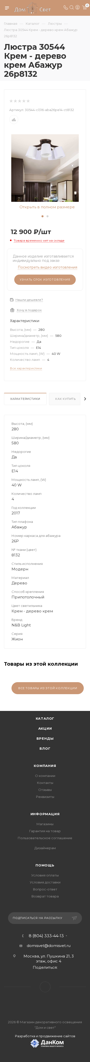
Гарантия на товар (45, 831)
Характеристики (25, 399)
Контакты (45, 783)
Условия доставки (45, 882)
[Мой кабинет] (77, 8)
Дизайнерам (45, 848)
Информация (45, 814)
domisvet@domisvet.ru (48, 945)
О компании (45, 776)
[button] (42, 216)
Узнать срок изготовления (45, 279)
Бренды (45, 738)
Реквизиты (45, 797)
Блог (45, 748)
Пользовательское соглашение (45, 838)
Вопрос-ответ (45, 889)
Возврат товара (45, 896)
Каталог (45, 718)
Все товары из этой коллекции (47, 688)
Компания (45, 766)
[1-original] (45, 167)
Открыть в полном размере (46, 207)
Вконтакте (45, 986)
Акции (45, 728)
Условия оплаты (45, 875)
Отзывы (45, 790)
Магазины (45, 824)
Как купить (65, 399)
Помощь (45, 865)
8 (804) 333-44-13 (46, 936)
